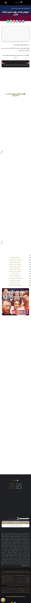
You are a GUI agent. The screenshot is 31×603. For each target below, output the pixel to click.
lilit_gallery (12, 486)
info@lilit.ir (12, 484)
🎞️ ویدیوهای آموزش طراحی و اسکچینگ (20, 8)
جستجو (15, 522)
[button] (5, 2)
